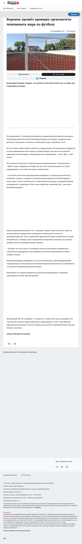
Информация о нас (36, 8)
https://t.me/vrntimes (46, 522)
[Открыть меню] (4, 3)
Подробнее (37, 507)
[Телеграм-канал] (41, 78)
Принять (74, 14)
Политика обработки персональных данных (16, 530)
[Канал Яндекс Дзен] (58, 74)
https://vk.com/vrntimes (59, 522)
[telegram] (16, 343)
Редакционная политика (10, 475)
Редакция (71, 31)
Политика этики (25, 475)
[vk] (9, 343)
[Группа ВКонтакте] (23, 74)
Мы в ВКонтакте (8, 8)
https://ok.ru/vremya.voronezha (11, 524)
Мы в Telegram (21, 8)
